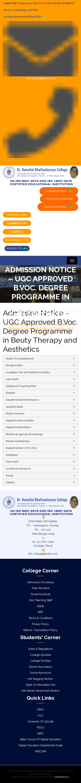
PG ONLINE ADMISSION (59, 198)
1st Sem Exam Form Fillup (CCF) (22, 16)
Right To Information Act (40, 684)
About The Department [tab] (20, 358)
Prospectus (25, 3)
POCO (42, 3)
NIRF (14, 3)
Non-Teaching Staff (40, 600)
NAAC (40, 709)
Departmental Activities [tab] (20, 420)
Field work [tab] (12, 461)
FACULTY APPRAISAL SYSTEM (21, 10)
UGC (41, 715)
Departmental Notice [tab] (18, 427)
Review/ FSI (14, 248)
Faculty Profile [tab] (14, 365)
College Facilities (40, 660)
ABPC (40, 733)
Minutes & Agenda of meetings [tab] (24, 434)
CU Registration (56, 191)
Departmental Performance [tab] (22, 399)
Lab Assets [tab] (12, 379)
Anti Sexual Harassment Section (40, 690)
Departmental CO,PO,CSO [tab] (21, 448)
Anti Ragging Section (40, 678)
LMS (35, 3)
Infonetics (62, 776)
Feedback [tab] (12, 454)
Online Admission (40, 672)
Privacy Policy (40, 624)
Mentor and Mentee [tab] (18, 441)
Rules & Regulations (40, 648)
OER (49, 3)
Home (7, 321)
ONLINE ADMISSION (55, 206)
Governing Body (41, 594)
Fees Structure (40, 588)
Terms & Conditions (40, 618)
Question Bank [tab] (14, 406)
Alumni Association (40, 666)
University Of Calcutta (40, 721)
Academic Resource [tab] (18, 468)
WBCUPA (40, 751)
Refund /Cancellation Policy (40, 630)
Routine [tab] (10, 392)
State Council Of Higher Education (40, 739)
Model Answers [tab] (15, 413)
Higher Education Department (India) (41, 745)
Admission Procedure (40, 582)
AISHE (7, 3)
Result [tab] (9, 475)
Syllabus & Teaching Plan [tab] (21, 386)
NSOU (40, 727)
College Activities (40, 654)
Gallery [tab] (10, 482)
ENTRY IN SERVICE (63, 3)
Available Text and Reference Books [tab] (28, 372)
